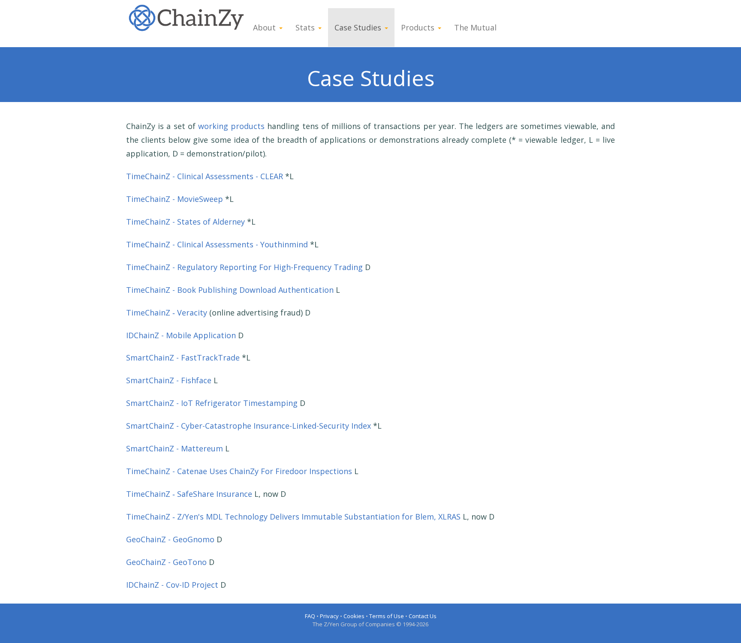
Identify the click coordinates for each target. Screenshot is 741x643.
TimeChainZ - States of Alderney (185, 221)
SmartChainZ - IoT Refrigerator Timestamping (212, 403)
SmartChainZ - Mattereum (174, 448)
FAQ (310, 616)
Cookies (353, 616)
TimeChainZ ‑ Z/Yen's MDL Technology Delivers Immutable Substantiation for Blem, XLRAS (293, 516)
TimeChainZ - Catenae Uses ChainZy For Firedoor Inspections (239, 471)
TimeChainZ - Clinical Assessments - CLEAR (204, 176)
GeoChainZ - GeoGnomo (170, 539)
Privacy (329, 616)
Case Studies (357, 27)
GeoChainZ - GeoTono (166, 562)
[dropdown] (283, 27)
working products (231, 126)
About (264, 27)
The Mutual (475, 27)
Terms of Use (386, 616)
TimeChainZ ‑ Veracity (166, 312)
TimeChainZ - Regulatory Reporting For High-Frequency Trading (244, 267)
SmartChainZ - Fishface (168, 380)
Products (417, 27)
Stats (305, 27)
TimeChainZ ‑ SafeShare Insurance (189, 494)
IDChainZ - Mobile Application (181, 335)
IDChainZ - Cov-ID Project (172, 585)
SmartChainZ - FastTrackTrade (183, 357)
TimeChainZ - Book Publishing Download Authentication (230, 290)
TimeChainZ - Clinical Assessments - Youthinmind (217, 244)
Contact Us (423, 616)
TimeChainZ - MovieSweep (174, 199)
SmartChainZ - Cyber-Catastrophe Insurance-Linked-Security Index (248, 426)
